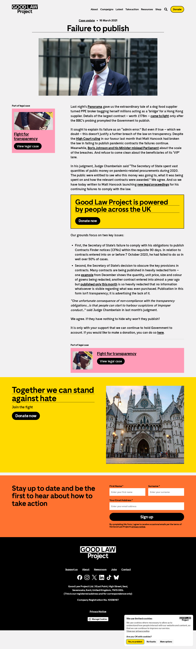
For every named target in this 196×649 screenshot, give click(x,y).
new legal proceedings (153, 184)
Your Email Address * (121, 500)
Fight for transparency (33, 131)
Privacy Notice (98, 611)
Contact (126, 569)
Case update (87, 20)
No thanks (151, 642)
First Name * (116, 486)
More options (166, 642)
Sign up (146, 517)
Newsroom (100, 569)
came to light (160, 116)
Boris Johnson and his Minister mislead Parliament (123, 148)
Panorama (95, 106)
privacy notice (138, 526)
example (87, 275)
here (160, 332)
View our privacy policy (138, 631)
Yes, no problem (135, 642)
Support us (71, 569)
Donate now (88, 221)
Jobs (114, 569)
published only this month (98, 284)
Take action (132, 9)
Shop (158, 9)
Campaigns (106, 9)
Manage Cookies (99, 619)
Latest (119, 9)
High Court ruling (88, 138)
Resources (147, 9)
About (94, 9)
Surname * (154, 486)
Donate (177, 9)
